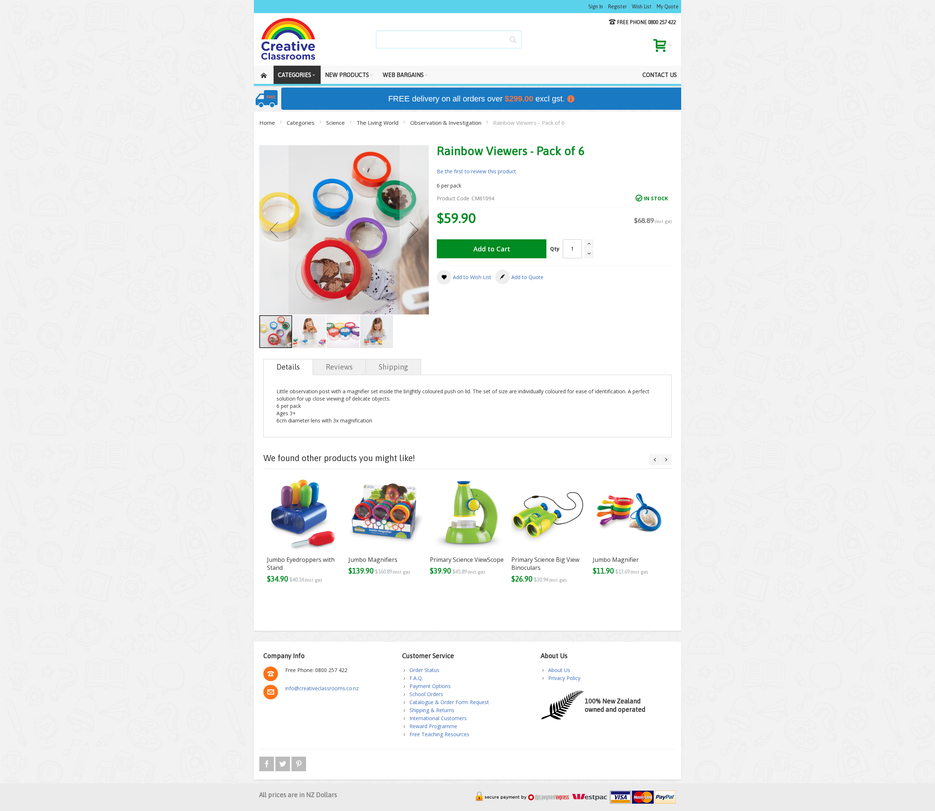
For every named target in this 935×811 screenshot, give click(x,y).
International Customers (438, 718)
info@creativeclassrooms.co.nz (322, 688)
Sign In (595, 6)
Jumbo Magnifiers (372, 560)
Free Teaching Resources (439, 734)
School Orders (426, 694)
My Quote (667, 6)
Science (336, 122)
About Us (559, 670)
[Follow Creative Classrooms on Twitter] (283, 762)
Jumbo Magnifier (616, 560)
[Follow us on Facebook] (267, 762)
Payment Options (430, 686)
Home (267, 122)
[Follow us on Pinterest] (298, 762)
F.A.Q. (416, 678)
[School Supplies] (288, 39)
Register (617, 6)
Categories (301, 122)
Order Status (424, 670)
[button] (274, 229)
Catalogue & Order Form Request (449, 702)
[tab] (288, 367)
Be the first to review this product (476, 171)
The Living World (378, 122)
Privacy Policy (564, 678)
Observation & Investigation (446, 122)
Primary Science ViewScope (467, 560)
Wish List (642, 6)
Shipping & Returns (431, 710)
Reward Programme (433, 726)
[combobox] (449, 39)
